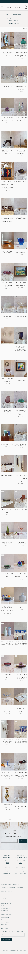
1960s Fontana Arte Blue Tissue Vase (21, 251)
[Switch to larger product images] (23, 28)
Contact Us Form (5, 917)
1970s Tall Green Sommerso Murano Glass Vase (7, 542)
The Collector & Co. (5, 901)
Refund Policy (4, 924)
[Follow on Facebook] (2, 944)
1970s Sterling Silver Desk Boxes (21, 510)
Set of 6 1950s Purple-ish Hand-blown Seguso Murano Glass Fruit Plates (20, 677)
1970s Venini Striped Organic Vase (7, 316)
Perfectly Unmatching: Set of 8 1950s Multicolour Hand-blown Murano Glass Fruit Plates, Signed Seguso (7, 610)
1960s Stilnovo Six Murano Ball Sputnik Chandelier (7, 806)
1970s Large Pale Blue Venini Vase (21, 606)
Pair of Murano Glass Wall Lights (7, 346)
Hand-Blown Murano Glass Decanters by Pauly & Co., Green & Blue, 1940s (21, 120)
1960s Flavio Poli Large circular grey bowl (7, 511)
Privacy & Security (5, 922)
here (16, 2)
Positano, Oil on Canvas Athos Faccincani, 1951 (21, 380)
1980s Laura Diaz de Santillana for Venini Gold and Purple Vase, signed (21, 348)
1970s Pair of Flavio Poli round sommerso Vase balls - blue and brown (21, 576)
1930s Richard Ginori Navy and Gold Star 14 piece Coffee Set (7, 475)
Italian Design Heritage (6, 903)
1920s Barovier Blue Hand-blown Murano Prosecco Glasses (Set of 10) (21, 742)
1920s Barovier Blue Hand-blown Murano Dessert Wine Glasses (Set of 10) (21, 87)
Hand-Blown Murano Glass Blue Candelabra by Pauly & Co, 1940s (7, 709)
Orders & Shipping (5, 920)
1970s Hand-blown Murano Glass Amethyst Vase (7, 412)
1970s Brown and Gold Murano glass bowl (20, 182)
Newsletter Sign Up (5, 911)
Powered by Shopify (21, 950)
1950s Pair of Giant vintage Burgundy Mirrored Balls (7, 380)
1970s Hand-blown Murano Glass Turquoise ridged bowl (21, 412)
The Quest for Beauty (5, 899)
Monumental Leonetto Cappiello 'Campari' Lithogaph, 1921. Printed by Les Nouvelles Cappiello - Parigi (7, 185)
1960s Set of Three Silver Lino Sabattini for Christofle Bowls (21, 444)
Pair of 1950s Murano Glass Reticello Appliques (7, 741)
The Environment (5, 906)
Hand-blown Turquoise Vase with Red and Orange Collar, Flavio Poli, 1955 (21, 53)
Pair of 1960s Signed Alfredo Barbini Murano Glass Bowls (7, 86)
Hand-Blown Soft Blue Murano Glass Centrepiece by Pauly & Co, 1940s (7, 775)
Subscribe (6, 939)
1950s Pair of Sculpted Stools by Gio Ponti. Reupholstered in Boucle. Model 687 (7, 220)
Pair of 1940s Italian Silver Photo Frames (7, 443)
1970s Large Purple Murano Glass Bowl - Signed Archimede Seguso (7, 285)
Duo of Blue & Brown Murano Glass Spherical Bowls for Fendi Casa (21, 775)
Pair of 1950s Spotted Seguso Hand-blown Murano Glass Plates (7, 119)
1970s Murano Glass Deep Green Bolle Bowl (7, 575)
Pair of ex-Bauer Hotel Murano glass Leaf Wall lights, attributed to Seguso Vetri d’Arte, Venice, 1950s (21, 477)
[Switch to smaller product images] (26, 28)
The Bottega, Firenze (5, 908)
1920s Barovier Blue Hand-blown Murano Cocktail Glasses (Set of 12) (21, 644)
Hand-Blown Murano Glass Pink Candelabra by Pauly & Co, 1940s (21, 543)
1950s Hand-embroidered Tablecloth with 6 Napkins (20, 709)
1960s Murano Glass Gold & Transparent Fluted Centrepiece (21, 317)
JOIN (22, 841)
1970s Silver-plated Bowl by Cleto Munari (7, 253)
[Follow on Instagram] (5, 944)
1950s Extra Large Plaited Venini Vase (20, 805)
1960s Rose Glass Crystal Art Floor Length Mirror (7, 52)
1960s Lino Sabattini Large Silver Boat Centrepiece (21, 219)
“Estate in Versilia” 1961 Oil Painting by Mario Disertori (21, 284)
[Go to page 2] (18, 818)
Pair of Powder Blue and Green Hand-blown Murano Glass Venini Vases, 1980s (7, 644)
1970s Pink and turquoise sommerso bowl (7, 676)
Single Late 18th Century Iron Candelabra (21, 152)
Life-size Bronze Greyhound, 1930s (7, 151)
